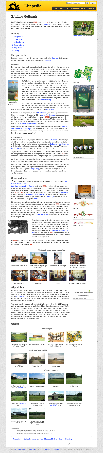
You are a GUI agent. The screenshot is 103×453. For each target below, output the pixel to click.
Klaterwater (50, 109)
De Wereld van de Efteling (35, 194)
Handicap (68, 439)
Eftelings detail (78, 36)
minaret (44, 115)
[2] (27, 298)
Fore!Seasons (16, 148)
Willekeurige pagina (78, 8)
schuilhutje (53, 405)
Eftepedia (90, 8)
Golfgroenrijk (34, 169)
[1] (36, 132)
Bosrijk (35, 199)
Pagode (52, 115)
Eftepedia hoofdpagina (14, 6)
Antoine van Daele (41, 215)
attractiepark (20, 296)
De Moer (48, 60)
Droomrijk (50, 197)
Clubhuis (55, 58)
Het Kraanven (63, 192)
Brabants (23, 403)
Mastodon (56, 449)
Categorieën (58, 8)
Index (67, 8)
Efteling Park (46, 24)
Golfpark (27, 439)
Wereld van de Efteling (49, 439)
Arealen (35, 439)
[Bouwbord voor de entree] (85, 192)
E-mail (32, 449)
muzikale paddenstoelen (28, 123)
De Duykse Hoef (55, 144)
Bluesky (47, 449)
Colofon (26, 449)
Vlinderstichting (45, 100)
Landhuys (20, 387)
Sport (61, 439)
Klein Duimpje (42, 113)
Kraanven (65, 144)
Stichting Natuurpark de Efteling (22, 186)
